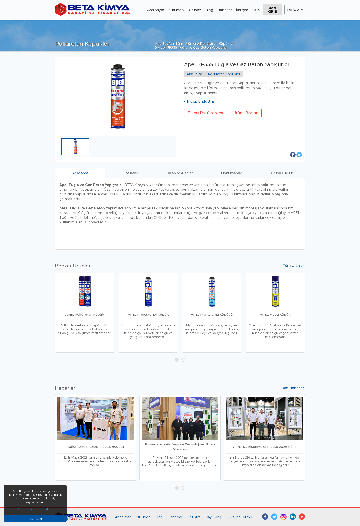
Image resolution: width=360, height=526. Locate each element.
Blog (209, 10)
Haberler (224, 10)
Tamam (35, 519)
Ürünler (195, 10)
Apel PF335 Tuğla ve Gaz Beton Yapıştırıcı (192, 47)
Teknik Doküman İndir (207, 113)
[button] (176, 360)
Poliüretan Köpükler (216, 44)
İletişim (242, 10)
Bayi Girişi (272, 9)
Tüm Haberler (292, 388)
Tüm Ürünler (185, 44)
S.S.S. (256, 10)
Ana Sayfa (155, 10)
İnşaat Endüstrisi (201, 102)
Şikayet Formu (240, 517)
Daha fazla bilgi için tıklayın (35, 509)
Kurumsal (176, 10)
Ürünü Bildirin (245, 113)
